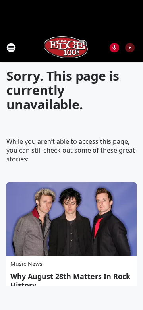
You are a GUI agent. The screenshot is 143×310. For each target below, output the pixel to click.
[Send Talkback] (114, 47)
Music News (26, 263)
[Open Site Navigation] (11, 47)
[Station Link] (66, 47)
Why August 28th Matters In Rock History (70, 280)
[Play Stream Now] (130, 47)
